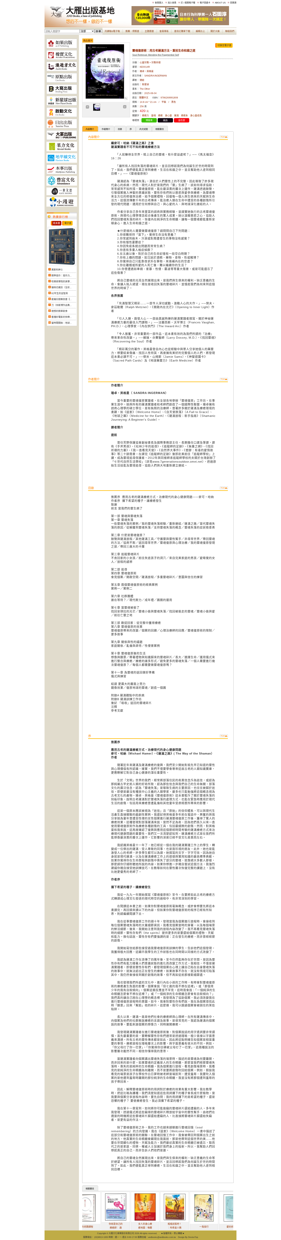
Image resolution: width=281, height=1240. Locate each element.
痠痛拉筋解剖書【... (61, 299)
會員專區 (164, 31)
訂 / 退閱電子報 (188, 3)
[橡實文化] (61, 59)
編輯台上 (200, 31)
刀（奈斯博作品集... (61, 305)
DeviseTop (193, 1237)
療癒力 (145, 115)
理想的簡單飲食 (59, 311)
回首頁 (233, 3)
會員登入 (159, 3)
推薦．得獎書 (132, 31)
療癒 (160, 115)
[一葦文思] (61, 194)
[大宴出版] (61, 139)
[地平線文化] (61, 162)
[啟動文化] (61, 116)
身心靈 (168, 115)
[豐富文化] (61, 185)
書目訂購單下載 (182, 31)
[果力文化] (61, 150)
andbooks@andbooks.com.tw (162, 1237)
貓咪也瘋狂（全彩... (61, 287)
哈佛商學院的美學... (61, 281)
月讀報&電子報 (112, 31)
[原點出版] (61, 82)
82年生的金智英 (59, 293)
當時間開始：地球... (61, 323)
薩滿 (176, 115)
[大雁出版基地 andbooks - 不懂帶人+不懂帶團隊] (180, 24)
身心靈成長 (196, 115)
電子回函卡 (205, 3)
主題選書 (149, 31)
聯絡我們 (229, 31)
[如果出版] (61, 47)
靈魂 (153, 115)
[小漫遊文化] (61, 206)
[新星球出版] (61, 104)
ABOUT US (220, 3)
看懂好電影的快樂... (61, 317)
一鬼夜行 (181, 1227)
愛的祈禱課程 (211, 1227)
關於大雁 (215, 31)
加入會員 (172, 3)
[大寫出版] (61, 93)
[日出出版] (61, 127)
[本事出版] (61, 173)
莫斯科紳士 (57, 269)
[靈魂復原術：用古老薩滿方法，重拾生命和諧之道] (126, 99)
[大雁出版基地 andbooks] (88, 24)
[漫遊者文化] (61, 70)
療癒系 (184, 115)
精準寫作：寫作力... (61, 275)
